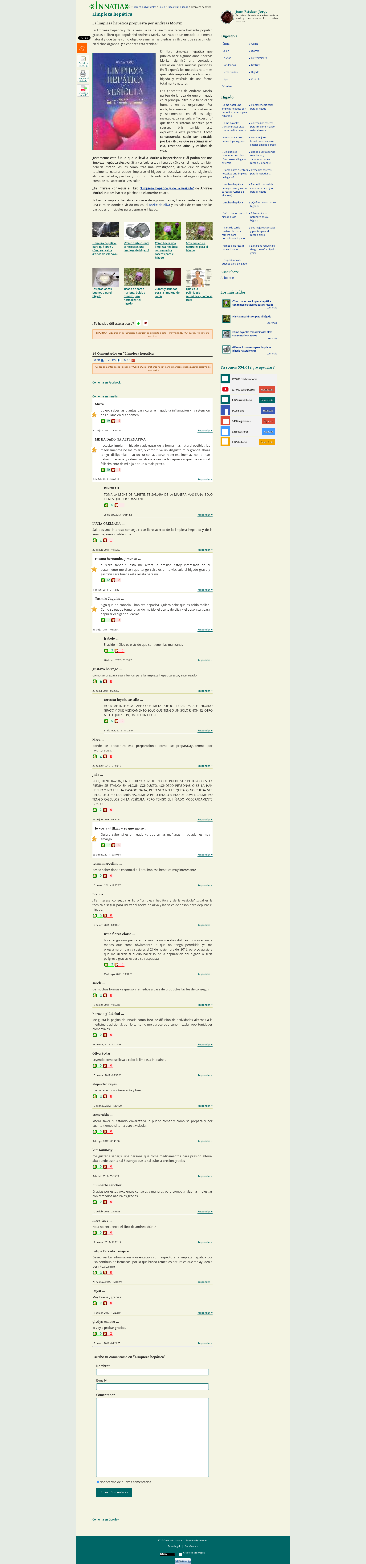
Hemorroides (230, 72)
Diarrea (255, 50)
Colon (225, 50)
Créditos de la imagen (194, 1552)
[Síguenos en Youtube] (225, 389)
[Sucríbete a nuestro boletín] (225, 399)
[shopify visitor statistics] (183, 1559)
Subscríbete (267, 389)
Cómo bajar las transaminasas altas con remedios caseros (234, 126)
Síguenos (268, 421)
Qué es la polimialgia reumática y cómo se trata (199, 294)
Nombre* (103, 1366)
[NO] (145, 323)
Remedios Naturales (144, 7)
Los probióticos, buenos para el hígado (102, 292)
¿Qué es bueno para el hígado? (263, 204)
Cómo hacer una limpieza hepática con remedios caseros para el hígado (166, 250)
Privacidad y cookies (196, 1540)
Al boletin (227, 278)
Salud (162, 7)
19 (108, 421)
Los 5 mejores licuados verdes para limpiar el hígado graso (263, 141)
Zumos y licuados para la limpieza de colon (167, 292)
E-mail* (101, 1380)
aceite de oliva (159, 205)
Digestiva (173, 7)
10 (108, 470)
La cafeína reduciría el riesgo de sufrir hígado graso (262, 249)
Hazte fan (268, 410)
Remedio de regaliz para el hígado (233, 247)
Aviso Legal (174, 1546)
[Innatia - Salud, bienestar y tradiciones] (110, 5)
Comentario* (105, 1395)
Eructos (226, 58)
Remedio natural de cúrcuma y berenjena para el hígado (262, 187)
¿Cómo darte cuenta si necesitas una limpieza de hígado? (136, 246)
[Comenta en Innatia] (225, 378)
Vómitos (227, 86)
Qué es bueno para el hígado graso (234, 214)
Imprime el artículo (83, 79)
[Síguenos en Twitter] (225, 431)
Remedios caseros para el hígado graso (233, 139)
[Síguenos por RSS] (225, 441)
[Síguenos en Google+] (225, 420)
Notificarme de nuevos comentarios (125, 1482)
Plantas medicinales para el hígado (261, 106)
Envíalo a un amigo (83, 64)
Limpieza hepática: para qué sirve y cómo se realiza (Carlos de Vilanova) (104, 248)
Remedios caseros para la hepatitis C (260, 171)
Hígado (184, 7)
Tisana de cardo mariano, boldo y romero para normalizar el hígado (134, 296)
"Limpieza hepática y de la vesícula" (167, 188)
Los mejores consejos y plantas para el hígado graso (262, 231)
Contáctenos (191, 1546)
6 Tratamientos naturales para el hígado (197, 246)
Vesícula (255, 79)
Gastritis (255, 65)
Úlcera (226, 43)
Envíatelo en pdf (83, 93)
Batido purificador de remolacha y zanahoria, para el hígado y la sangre (262, 157)
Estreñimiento (259, 58)
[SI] (138, 323)
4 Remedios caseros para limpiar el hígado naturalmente (262, 126)
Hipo (225, 79)
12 (108, 580)
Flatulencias (229, 65)
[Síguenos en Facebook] (225, 410)
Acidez (254, 43)
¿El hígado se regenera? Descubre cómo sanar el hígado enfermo (234, 157)
